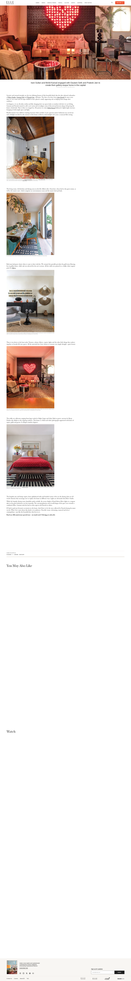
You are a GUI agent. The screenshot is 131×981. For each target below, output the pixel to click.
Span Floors (25, 180)
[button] (9, 554)
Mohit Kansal (51, 108)
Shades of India (25, 487)
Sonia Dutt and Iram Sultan (69, 87)
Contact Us (9, 978)
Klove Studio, (12, 97)
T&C (28, 978)
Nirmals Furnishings (28, 179)
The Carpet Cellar (42, 179)
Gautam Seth (20, 97)
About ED (22, 978)
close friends (60, 97)
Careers (16, 978)
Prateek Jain (30, 97)
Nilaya (14, 268)
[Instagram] (20, 973)
